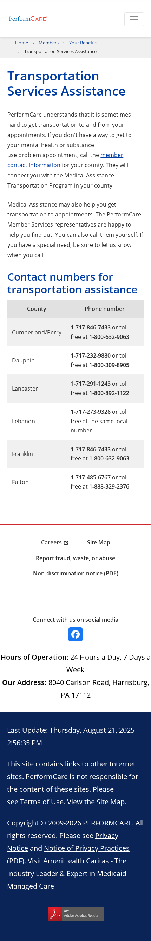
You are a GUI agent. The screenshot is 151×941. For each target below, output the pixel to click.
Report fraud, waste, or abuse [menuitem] (75, 558)
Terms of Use (42, 801)
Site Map (111, 801)
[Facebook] (75, 634)
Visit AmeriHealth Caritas (68, 860)
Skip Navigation (21, 0)
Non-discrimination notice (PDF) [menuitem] (75, 573)
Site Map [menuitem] (98, 542)
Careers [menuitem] (51, 542)
